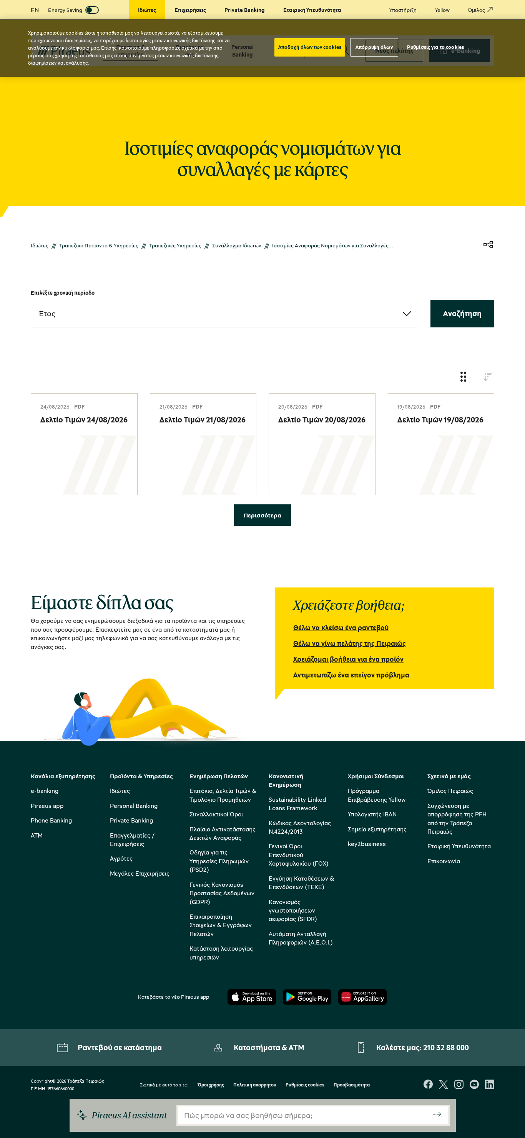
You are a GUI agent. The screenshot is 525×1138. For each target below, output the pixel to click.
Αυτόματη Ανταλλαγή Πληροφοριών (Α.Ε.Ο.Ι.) (301, 937)
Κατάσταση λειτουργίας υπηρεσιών (221, 952)
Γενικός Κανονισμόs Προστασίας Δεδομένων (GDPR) (221, 893)
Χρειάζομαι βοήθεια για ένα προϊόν (348, 659)
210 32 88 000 (446, 1047)
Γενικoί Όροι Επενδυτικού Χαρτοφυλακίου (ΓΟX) (299, 855)
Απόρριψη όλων (374, 46)
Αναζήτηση (462, 313)
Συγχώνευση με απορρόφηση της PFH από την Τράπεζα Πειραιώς (457, 818)
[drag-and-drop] (463, 377)
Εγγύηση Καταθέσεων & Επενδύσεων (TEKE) (301, 882)
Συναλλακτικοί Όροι (216, 814)
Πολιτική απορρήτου (254, 1085)
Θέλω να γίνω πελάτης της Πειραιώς (349, 643)
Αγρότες (121, 858)
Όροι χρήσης (211, 1085)
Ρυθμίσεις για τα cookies (435, 46)
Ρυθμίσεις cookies (305, 1085)
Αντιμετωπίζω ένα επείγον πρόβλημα (351, 674)
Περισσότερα (262, 515)
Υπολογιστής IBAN (372, 814)
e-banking (44, 790)
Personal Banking (134, 805)
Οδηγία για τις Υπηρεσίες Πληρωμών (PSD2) (219, 861)
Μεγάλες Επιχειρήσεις (139, 873)
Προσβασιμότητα (352, 1085)
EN (35, 10)
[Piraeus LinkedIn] (489, 1085)
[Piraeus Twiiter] (443, 1085)
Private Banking (131, 820)
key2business (367, 843)
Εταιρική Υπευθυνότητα (459, 846)
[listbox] (224, 313)
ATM (37, 835)
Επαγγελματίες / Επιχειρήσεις (132, 839)
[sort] (488, 377)
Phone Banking (51, 820)
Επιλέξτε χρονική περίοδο (63, 292)
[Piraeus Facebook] (428, 1085)
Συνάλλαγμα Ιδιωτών (236, 245)
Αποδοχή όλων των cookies (309, 46)
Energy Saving (65, 9)
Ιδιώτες (39, 245)
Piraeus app (47, 805)
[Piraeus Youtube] (474, 1085)
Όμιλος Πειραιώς (450, 790)
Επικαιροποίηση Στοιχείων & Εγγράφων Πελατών (220, 925)
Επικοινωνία (443, 861)
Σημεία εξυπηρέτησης (377, 829)
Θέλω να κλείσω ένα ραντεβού (341, 627)
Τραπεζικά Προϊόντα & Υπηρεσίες (98, 245)
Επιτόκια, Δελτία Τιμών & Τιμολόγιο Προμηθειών (222, 794)
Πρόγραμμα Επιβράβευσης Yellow (376, 794)
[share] (488, 245)
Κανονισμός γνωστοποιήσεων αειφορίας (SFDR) (293, 910)
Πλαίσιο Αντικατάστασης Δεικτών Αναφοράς (222, 833)
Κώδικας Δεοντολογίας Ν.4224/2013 (300, 827)
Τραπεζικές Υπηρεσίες (175, 245)
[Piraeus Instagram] (459, 1085)
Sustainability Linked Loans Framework (297, 803)
